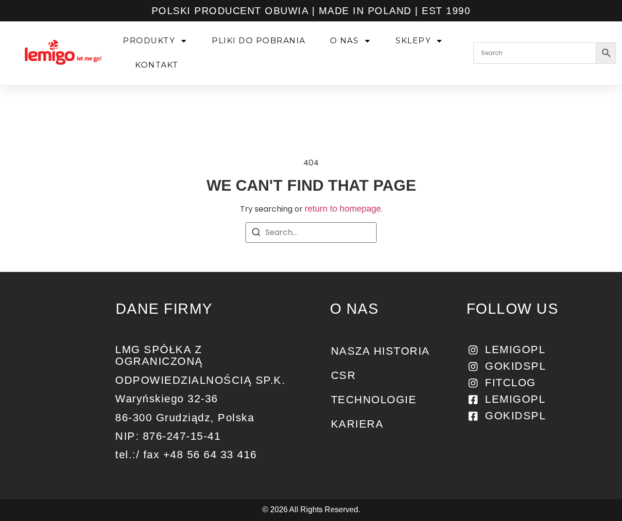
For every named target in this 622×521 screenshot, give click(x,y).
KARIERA (357, 424)
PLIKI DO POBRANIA (259, 40)
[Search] (256, 233)
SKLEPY (413, 40)
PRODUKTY (149, 40)
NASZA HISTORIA (380, 351)
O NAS (344, 40)
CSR (343, 375)
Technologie (374, 400)
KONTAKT (157, 65)
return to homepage (343, 209)
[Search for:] (311, 232)
